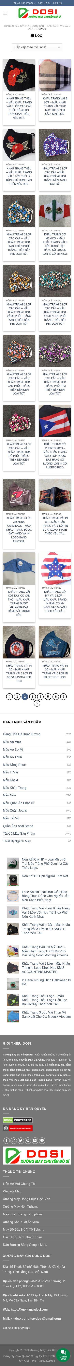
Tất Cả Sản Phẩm (22, 2)
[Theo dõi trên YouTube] (42, 1140)
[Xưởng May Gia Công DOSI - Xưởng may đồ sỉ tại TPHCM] (39, 13)
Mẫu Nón (9, 795)
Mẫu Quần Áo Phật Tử (19, 803)
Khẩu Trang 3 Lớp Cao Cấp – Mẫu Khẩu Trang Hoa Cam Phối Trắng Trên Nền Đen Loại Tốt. (19, 384)
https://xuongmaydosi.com (29, 1309)
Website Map (12, 1191)
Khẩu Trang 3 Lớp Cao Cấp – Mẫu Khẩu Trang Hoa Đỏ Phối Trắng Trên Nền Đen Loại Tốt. (19, 454)
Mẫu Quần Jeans (15, 810)
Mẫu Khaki (10, 780)
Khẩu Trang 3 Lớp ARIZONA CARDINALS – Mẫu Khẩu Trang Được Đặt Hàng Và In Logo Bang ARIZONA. (19, 530)
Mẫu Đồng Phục (14, 765)
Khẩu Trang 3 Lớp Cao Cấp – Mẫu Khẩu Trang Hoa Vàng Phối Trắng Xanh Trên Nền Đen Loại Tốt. (19, 314)
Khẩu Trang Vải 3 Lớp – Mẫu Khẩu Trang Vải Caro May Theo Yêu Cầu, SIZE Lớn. (55, 106)
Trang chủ (10, 26)
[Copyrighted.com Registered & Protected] (18, 1130)
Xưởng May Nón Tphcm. (20, 1206)
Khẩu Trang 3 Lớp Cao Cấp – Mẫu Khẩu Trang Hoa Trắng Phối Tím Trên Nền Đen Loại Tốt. (54, 384)
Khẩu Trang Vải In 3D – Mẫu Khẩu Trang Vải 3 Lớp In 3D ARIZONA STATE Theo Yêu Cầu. (55, 526)
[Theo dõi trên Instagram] (13, 1140)
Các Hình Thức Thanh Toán (22, 1237)
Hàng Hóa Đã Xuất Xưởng (21, 734)
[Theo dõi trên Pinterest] (28, 1140)
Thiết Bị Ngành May (17, 841)
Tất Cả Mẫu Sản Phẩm (19, 833)
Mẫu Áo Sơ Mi (13, 749)
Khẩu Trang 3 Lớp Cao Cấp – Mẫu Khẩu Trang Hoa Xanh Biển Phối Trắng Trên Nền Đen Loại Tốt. (19, 244)
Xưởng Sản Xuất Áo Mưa (21, 1222)
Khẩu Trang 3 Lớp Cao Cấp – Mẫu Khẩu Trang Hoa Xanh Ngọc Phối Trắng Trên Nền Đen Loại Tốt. (54, 314)
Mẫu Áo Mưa (12, 742)
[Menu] (5, 13)
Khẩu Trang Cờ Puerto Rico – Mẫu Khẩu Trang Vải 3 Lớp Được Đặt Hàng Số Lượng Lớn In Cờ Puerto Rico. (55, 456)
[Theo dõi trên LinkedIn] (35, 1140)
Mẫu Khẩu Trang (14, 787)
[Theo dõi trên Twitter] (21, 1140)
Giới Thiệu (44, 2)
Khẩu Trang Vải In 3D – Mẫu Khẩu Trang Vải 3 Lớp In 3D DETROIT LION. (55, 671)
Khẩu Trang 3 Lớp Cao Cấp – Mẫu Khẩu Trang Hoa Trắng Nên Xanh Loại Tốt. (54, 176)
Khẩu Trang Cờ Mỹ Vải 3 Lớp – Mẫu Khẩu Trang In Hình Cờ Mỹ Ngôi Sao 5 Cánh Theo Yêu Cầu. (55, 601)
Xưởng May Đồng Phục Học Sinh (26, 1199)
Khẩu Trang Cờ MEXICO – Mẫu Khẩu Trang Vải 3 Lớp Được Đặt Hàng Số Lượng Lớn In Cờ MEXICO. (55, 244)
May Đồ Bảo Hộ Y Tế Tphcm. (23, 1229)
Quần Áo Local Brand (18, 826)
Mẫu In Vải (10, 772)
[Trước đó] (9, 696)
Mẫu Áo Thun (12, 757)
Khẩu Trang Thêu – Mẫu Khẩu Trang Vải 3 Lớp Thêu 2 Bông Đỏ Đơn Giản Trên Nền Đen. (19, 176)
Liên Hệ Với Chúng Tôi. (19, 1184)
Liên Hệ (57, 2)
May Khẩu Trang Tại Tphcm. (23, 1214)
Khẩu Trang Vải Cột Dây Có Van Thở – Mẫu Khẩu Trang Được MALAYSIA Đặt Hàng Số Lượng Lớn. (19, 603)
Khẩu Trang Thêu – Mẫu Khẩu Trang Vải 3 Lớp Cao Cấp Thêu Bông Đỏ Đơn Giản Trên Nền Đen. (19, 108)
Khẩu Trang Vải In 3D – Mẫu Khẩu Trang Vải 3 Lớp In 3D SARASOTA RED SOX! (19, 673)
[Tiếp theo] (37, 703)
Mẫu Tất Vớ (11, 818)
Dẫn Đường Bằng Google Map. (25, 1244)
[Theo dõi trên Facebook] (6, 1140)
